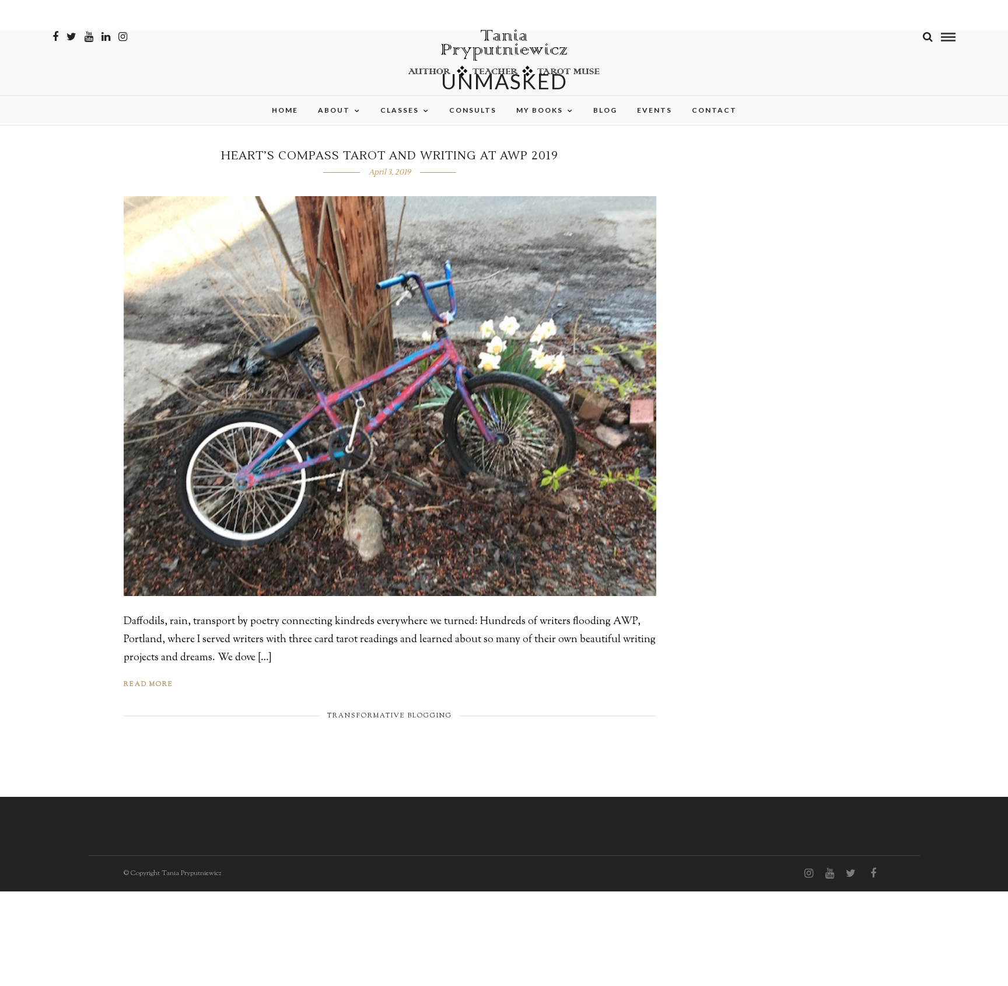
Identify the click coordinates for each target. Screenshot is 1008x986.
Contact (714, 110)
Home (285, 110)
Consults (472, 110)
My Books (539, 110)
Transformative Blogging (389, 715)
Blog (605, 110)
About (334, 110)
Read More (148, 684)
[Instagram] (122, 37)
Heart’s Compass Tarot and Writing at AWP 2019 (389, 155)
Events (654, 110)
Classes (399, 110)
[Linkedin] (106, 37)
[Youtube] (89, 37)
